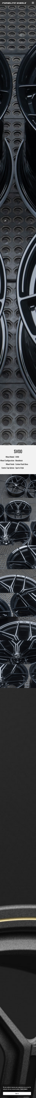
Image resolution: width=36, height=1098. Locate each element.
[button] (33, 3)
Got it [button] (17, 1093)
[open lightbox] (18, 486)
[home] (14, 3)
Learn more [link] (23, 1089)
